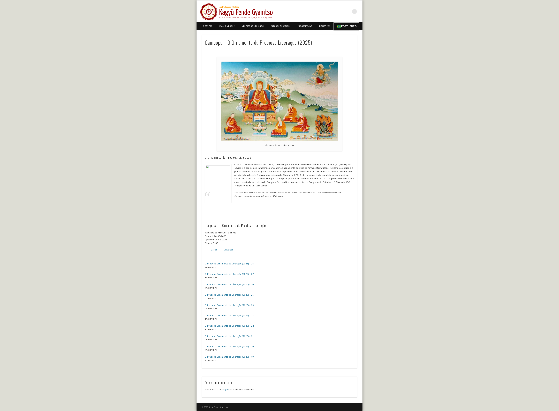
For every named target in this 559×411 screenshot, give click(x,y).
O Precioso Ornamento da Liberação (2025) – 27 (229, 273)
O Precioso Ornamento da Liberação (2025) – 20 (229, 346)
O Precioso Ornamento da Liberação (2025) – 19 (229, 356)
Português (348, 26)
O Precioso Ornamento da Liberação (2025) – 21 (229, 336)
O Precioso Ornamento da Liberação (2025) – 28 (229, 263)
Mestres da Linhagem (253, 26)
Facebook (348, 11)
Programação (305, 26)
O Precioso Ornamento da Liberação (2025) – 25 (229, 294)
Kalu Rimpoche (227, 26)
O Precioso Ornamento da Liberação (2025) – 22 (229, 325)
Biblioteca (324, 26)
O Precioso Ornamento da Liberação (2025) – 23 (229, 315)
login (225, 389)
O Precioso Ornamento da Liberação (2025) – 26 (229, 284)
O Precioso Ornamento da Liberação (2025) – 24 (229, 305)
